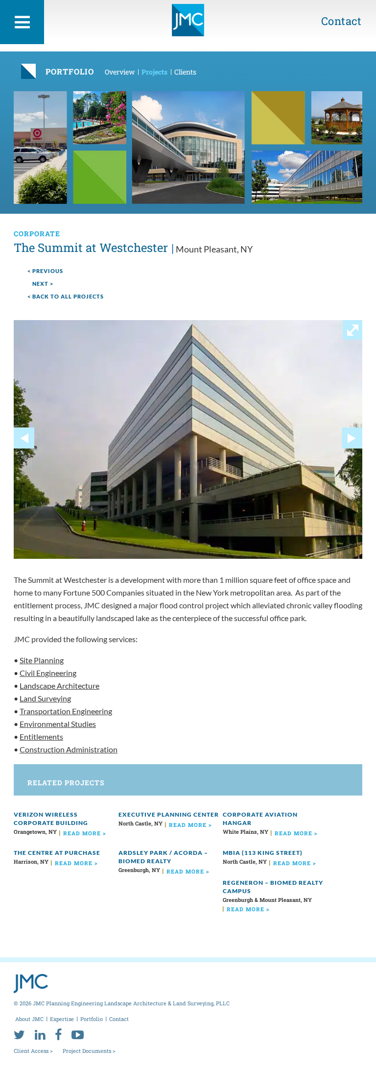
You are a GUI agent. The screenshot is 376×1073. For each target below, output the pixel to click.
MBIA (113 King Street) (263, 852)
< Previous (45, 271)
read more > (84, 833)
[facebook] (58, 1034)
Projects (154, 71)
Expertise (62, 1019)
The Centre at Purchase (57, 852)
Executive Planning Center (168, 814)
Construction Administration (69, 749)
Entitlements (41, 736)
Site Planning (42, 660)
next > (42, 283)
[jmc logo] (188, 20)
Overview (120, 71)
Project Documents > (89, 1051)
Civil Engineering (48, 672)
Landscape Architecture (59, 685)
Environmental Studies (58, 723)
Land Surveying (45, 698)
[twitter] (19, 1034)
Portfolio (91, 1019)
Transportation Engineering (66, 711)
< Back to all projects (65, 296)
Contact (341, 21)
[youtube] (77, 1034)
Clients (185, 71)
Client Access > (33, 1051)
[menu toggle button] (22, 22)
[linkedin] (40, 1034)
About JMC (29, 1019)
